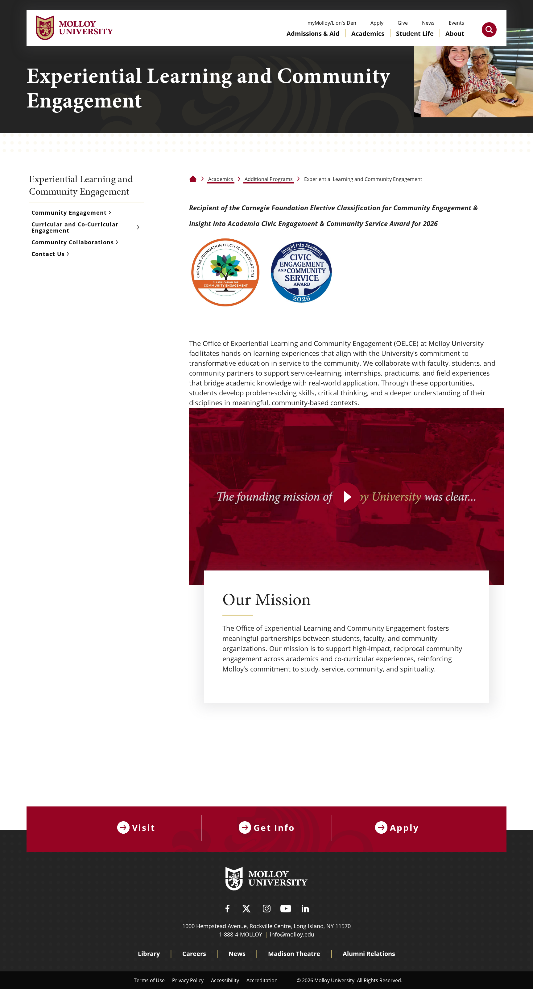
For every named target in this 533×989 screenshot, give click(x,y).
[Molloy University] (266, 879)
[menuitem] (313, 39)
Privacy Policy (188, 980)
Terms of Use (149, 980)
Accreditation (262, 980)
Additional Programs (269, 179)
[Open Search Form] (489, 29)
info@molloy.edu (292, 934)
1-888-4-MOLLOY (240, 934)
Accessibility (225, 980)
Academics (220, 179)
